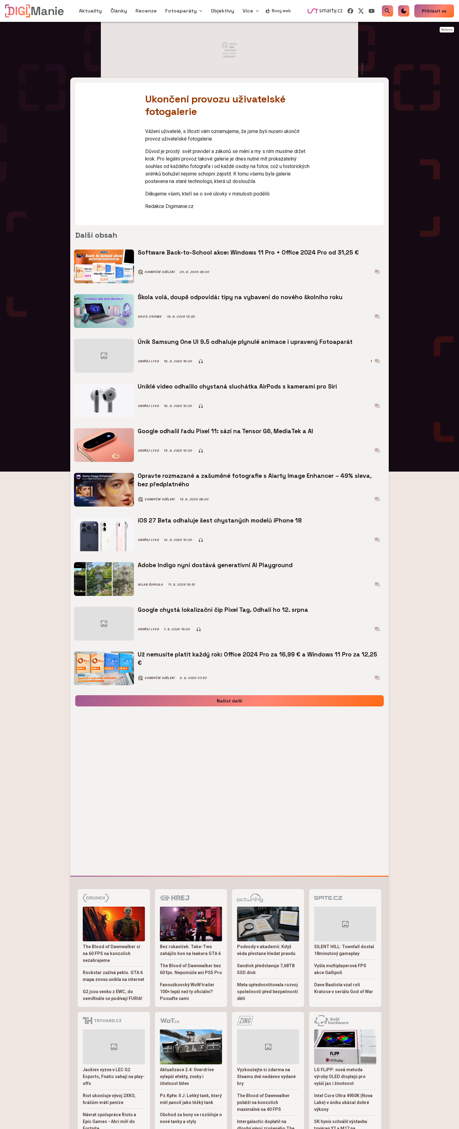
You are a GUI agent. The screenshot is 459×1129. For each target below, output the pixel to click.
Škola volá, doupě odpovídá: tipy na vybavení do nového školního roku (240, 297)
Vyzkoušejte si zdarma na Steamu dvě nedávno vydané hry (266, 1076)
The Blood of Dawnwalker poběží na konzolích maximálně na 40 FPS (263, 1102)
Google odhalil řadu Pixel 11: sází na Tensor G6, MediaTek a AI (225, 431)
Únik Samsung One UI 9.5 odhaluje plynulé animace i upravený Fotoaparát (245, 342)
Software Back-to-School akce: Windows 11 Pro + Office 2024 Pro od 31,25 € (248, 252)
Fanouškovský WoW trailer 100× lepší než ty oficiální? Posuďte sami (187, 991)
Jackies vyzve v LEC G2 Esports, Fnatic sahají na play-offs (114, 1076)
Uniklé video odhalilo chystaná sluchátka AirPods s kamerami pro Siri (237, 386)
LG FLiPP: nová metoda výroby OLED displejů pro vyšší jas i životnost (340, 1076)
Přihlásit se (434, 11)
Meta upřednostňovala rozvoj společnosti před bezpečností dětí (267, 991)
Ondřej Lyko (148, 361)
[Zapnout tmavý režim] (403, 11)
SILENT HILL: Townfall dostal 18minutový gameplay (344, 950)
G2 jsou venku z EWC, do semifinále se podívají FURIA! (112, 995)
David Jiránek (150, 317)
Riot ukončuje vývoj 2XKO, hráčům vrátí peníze (109, 1099)
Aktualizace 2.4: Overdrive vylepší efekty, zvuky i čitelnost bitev (187, 1076)
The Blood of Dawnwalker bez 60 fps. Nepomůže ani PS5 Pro (191, 969)
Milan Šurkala (150, 585)
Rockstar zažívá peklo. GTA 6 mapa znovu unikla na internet (113, 976)
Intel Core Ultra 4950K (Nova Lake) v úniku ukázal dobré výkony (343, 1102)
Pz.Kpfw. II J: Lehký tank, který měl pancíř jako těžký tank (191, 1099)
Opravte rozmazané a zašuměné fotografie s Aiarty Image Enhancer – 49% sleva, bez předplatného (255, 480)
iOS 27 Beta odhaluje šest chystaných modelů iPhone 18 (220, 520)
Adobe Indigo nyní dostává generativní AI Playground (215, 565)
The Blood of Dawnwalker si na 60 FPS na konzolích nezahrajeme (111, 953)
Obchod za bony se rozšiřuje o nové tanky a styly (191, 1118)
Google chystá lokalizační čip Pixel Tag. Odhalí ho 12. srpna (223, 610)
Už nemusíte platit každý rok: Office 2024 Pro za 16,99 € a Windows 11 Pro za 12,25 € (257, 658)
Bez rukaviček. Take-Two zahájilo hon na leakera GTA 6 (190, 950)
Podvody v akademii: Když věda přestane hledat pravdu (266, 950)
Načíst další (229, 701)
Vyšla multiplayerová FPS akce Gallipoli (340, 969)
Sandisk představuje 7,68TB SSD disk (266, 969)
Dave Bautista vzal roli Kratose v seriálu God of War (343, 988)
